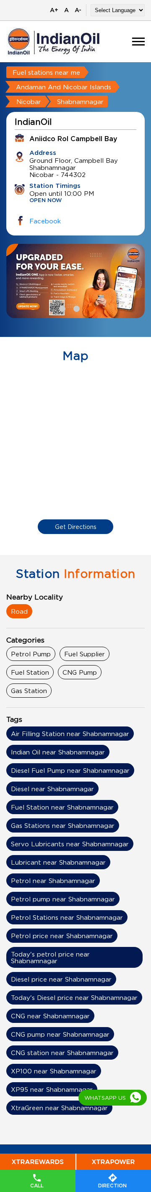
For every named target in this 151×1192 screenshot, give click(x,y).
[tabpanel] (75, 281)
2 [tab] (75, 308)
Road (19, 611)
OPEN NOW (45, 200)
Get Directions (75, 527)
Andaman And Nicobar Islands (63, 87)
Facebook (45, 221)
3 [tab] (90, 308)
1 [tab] (61, 308)
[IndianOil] (53, 41)
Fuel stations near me (46, 72)
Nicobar (28, 101)
